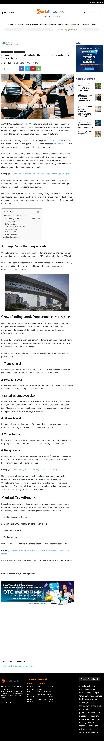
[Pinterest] (33, 68)
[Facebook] (84, 12)
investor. (57, 144)
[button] (99, 13)
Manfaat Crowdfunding (12, 237)
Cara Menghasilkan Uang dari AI (85, 133)
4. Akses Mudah (11, 229)
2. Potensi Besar (11, 224)
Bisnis (10, 52)
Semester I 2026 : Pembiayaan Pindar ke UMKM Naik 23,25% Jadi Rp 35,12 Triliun (85, 87)
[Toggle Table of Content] (37, 212)
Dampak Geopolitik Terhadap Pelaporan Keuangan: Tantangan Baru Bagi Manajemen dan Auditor (85, 111)
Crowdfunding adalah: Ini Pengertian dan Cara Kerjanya (36, 469)
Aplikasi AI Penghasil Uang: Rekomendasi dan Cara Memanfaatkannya (85, 124)
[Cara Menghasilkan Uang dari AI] (98, 134)
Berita (4, 52)
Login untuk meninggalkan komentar (18, 666)
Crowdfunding (19, 52)
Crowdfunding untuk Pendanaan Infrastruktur (21, 219)
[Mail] (10, 702)
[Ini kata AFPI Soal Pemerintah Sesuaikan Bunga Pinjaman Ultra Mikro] (98, 97)
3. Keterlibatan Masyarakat (15, 226)
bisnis (68, 140)
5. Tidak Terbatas (11, 232)
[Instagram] (89, 12)
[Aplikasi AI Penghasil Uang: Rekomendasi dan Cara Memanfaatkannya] (98, 123)
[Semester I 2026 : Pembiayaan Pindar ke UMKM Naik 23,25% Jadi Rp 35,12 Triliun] (98, 86)
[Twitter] (94, 12)
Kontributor (8, 63)
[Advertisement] (37, 630)
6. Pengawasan (11, 234)
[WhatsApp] (38, 68)
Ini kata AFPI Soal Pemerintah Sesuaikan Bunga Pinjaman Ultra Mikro (84, 98)
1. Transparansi (11, 221)
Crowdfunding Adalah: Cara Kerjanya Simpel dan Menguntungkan (40, 173)
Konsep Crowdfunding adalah (15, 216)
